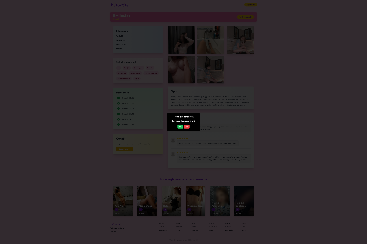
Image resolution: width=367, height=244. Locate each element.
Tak (180, 127)
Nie (187, 127)
